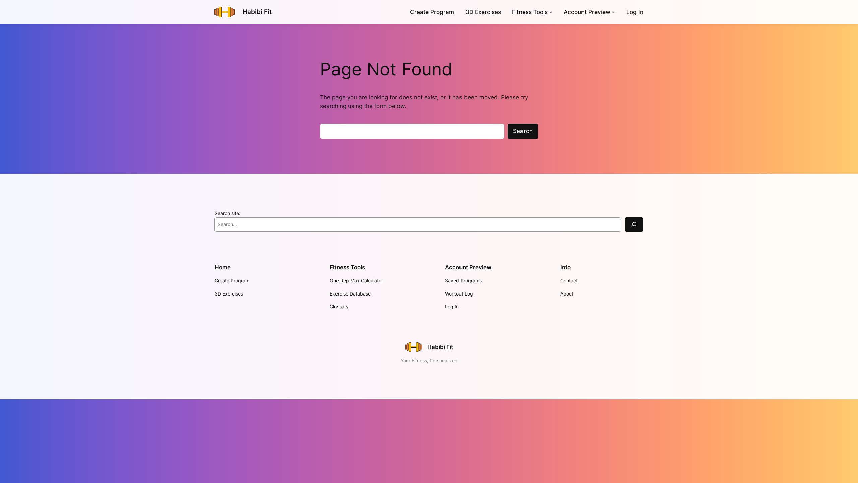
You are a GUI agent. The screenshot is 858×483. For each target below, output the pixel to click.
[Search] (634, 224)
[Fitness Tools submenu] (550, 12)
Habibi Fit (257, 12)
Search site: (227, 213)
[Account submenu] (613, 12)
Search (523, 131)
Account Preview (587, 12)
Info (565, 267)
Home (222, 267)
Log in (635, 12)
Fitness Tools (530, 12)
